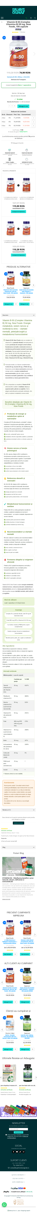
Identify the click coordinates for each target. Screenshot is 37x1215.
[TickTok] (20, 1151)
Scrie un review (18, 823)
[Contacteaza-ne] (26, 18)
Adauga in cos (23, 106)
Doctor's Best (10, 1033)
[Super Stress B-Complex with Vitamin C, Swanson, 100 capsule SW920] (26, 278)
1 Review (22, 32)
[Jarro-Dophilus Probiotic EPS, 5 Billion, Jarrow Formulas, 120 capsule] (9, 1073)
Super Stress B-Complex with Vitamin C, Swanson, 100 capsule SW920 (26, 291)
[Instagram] (23, 1151)
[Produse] (2, 18)
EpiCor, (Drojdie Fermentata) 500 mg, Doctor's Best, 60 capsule (10, 1036)
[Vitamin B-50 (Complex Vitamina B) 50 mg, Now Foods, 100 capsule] (18, 52)
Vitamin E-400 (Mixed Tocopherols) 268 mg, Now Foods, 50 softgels (27, 941)
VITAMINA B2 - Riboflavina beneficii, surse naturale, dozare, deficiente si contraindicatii (17, 880)
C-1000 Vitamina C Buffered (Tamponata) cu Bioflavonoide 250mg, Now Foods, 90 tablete (9, 941)
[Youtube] (16, 1151)
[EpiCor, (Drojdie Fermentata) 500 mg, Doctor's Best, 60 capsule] (10, 1023)
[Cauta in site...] (35, 18)
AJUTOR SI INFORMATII (18, 1175)
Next (34, 54)
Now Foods (10, 288)
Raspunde (3, 838)
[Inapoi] (1, 22)
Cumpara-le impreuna (18, 211)
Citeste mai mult (6, 899)
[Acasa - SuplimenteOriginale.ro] (18, 11)
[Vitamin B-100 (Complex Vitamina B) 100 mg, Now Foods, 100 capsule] (10, 278)
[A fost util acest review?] (16, 841)
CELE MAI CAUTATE (17, 1178)
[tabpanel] (18, 52)
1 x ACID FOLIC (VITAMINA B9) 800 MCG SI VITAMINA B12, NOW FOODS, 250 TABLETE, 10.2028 (26, 198)
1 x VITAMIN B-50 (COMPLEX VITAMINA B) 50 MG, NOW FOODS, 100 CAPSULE (11, 198)
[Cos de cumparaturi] (31, 18)
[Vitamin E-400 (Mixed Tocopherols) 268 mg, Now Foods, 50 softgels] (27, 928)
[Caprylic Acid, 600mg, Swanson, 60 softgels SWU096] (27, 1023)
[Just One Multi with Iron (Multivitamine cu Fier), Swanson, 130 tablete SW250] (27, 1073)
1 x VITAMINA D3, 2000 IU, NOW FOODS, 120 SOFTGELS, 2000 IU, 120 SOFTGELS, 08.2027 (26, 241)
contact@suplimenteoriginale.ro (19, 1168)
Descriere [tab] (5, 315)
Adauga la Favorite (17, 143)
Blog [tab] (4, 847)
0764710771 (19, 1165)
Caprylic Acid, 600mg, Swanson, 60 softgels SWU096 (27, 1036)
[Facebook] (13, 1151)
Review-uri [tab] (7, 810)
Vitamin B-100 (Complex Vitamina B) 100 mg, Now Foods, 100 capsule (10, 291)
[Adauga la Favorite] (16, 304)
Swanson (26, 288)
